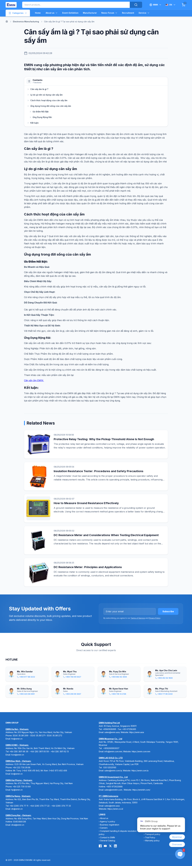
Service (142, 13)
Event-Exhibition (70, 13)
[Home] (7, 21)
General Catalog (107, 840)
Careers (104, 828)
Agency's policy (107, 821)
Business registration (109, 824)
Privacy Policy (154, 618)
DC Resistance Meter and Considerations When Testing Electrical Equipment (106, 535)
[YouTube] (105, 846)
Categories (17, 13)
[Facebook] (100, 846)
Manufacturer (90, 13)
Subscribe (168, 611)
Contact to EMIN (107, 837)
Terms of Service (138, 618)
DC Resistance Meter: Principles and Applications (88, 567)
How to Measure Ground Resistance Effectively (86, 503)
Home (38, 13)
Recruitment (128, 13)
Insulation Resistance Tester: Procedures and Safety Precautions (98, 471)
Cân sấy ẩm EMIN (34, 380)
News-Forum (107, 13)
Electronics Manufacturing (26, 21)
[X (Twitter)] (110, 846)
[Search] (136, 5)
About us (50, 13)
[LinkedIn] (115, 846)
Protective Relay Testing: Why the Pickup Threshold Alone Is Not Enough (104, 439)
